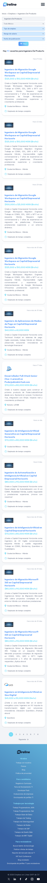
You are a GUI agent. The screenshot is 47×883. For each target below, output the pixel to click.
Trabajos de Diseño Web (24, 832)
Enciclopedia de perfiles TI (23, 797)
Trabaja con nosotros (23, 763)
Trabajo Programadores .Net (23, 811)
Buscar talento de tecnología (23, 846)
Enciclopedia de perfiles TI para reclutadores (23, 863)
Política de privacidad (23, 773)
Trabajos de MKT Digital (23, 836)
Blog (23, 770)
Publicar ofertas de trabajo (23, 849)
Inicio (4, 14)
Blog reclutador (23, 860)
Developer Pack (23, 790)
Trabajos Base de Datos (23, 815)
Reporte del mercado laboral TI (23, 853)
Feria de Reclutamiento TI (23, 787)
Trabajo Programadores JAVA (23, 807)
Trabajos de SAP (23, 829)
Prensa (23, 766)
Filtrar (25, 44)
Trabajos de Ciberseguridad (23, 822)
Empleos (12, 14)
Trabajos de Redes (23, 825)
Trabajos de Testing (23, 818)
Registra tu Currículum (23, 783)
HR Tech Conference (23, 856)
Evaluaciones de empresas (23, 794)
